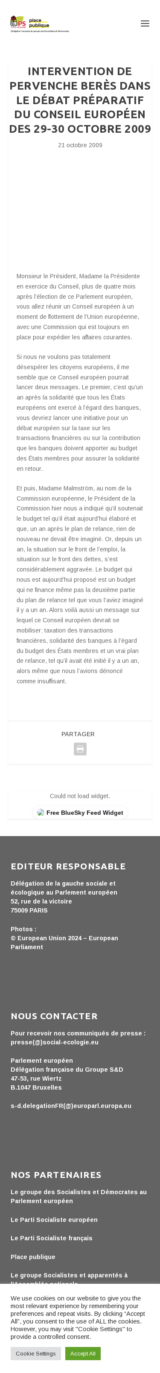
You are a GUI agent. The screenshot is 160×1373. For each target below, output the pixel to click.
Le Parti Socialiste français (52, 1238)
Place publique (33, 1256)
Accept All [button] (83, 1353)
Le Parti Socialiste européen (54, 1219)
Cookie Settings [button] (36, 1353)
